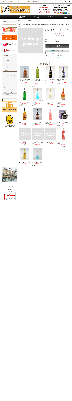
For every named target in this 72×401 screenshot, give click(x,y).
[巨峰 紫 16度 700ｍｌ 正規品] (63, 77)
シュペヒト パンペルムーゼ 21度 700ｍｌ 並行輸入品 (25, 162)
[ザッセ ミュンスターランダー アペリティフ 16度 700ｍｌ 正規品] (37, 119)
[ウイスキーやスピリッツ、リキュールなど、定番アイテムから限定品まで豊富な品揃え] (15, 12)
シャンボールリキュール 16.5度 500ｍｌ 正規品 (62, 121)
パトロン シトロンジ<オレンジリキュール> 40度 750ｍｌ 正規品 (50, 102)
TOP (8, 17)
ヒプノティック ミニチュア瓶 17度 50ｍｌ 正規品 (38, 162)
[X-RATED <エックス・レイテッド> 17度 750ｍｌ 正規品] (63, 139)
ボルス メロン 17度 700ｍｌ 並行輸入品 (50, 142)
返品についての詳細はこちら (57, 53)
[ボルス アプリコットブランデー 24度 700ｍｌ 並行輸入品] (38, 139)
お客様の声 (50, 17)
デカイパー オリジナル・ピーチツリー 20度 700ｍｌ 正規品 (63, 102)
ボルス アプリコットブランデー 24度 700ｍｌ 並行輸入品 (38, 142)
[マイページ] (66, 2)
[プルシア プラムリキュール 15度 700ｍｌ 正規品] (24, 77)
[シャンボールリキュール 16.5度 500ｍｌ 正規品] (63, 119)
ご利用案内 (22, 17)
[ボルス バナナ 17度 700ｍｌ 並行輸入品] (25, 139)
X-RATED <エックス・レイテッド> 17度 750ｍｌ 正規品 (63, 142)
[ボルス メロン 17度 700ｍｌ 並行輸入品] (50, 139)
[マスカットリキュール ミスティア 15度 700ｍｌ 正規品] (37, 77)
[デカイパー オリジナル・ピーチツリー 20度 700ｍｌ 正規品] (63, 99)
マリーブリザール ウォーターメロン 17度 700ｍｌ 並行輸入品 (50, 122)
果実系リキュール (31, 20)
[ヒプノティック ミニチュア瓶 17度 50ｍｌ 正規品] (37, 159)
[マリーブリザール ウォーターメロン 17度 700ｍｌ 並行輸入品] (50, 119)
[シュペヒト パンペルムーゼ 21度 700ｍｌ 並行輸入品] (24, 159)
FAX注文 (64, 17)
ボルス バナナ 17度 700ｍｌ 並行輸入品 (24, 142)
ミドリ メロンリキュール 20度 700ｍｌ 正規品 (25, 101)
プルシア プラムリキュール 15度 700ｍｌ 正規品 (25, 80)
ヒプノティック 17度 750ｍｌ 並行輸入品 (37, 101)
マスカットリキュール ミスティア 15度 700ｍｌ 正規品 (38, 80)
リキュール (24, 20)
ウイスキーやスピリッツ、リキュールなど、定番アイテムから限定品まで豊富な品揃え (20, 1)
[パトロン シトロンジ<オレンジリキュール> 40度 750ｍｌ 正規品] (50, 99)
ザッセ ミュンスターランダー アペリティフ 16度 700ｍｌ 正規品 (38, 122)
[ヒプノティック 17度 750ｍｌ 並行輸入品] (37, 99)
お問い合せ (36, 17)
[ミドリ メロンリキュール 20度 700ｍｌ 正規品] (24, 99)
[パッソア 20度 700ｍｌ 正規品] (50, 77)
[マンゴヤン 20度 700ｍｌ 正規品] (24, 119)
